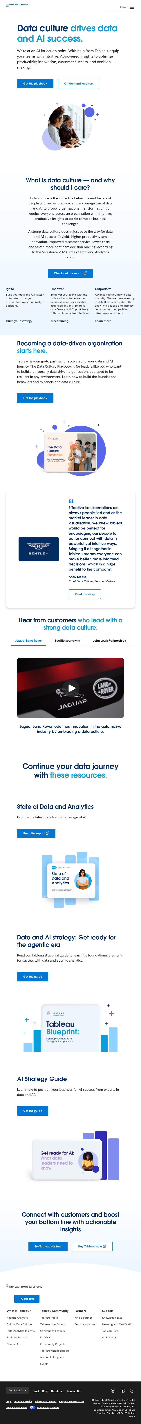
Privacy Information (46, 1401)
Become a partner (85, 1324)
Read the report (34, 833)
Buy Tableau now (90, 1246)
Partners (80, 1311)
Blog (45, 1391)
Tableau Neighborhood (54, 1350)
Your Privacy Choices (48, 1407)
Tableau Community (54, 1311)
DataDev (45, 1337)
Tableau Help (110, 1331)
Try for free (27, 1299)
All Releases (109, 1337)
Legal (8, 1401)
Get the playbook (35, 83)
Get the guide (32, 976)
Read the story (85, 594)
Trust (36, 1391)
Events (44, 1364)
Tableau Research (17, 1337)
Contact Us (13, 1344)
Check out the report (68, 273)
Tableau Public (49, 1317)
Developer (57, 1391)
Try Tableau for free (48, 1246)
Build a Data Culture (19, 1324)
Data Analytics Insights (20, 1331)
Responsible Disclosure (71, 1401)
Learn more (103, 321)
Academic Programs (52, 1357)
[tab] (28, 641)
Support (107, 1311)
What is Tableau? (18, 1311)
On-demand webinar (78, 83)
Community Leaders (52, 1331)
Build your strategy (19, 321)
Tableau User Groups (53, 1324)
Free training (59, 321)
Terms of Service (23, 1401)
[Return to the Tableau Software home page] (19, 5)
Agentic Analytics (17, 1317)
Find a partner (83, 1317)
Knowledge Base (112, 1317)
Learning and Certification (118, 1324)
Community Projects (52, 1344)
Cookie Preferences (16, 1407)
